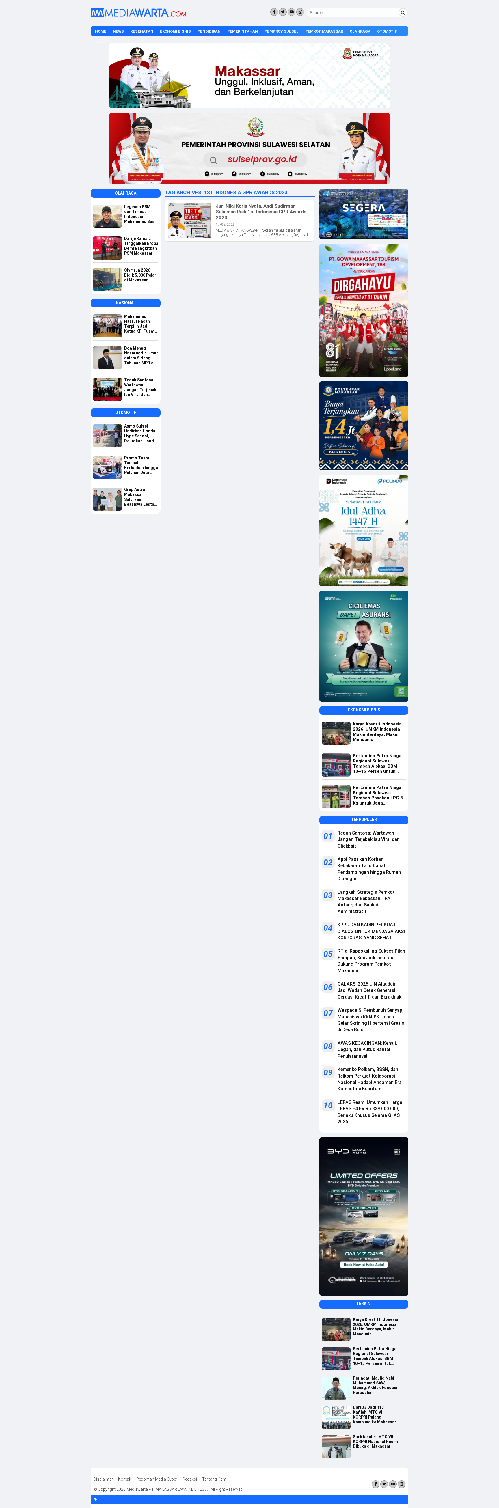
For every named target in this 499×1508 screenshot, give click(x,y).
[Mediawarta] (138, 15)
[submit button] (403, 12)
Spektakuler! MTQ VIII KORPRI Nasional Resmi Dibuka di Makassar (375, 1441)
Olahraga (360, 31)
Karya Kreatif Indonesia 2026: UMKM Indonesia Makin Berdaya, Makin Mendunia (375, 1326)
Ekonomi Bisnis (175, 31)
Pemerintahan (242, 31)
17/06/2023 (225, 225)
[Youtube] (291, 12)
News (118, 31)
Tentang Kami (214, 1479)
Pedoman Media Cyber (156, 1479)
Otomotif (387, 31)
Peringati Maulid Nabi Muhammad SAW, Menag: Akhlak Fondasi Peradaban (375, 1385)
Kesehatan (142, 31)
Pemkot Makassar (324, 31)
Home (100, 31)
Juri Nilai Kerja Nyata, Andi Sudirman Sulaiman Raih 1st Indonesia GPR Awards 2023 (261, 211)
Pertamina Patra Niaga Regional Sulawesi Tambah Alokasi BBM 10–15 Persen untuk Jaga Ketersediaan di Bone (374, 1356)
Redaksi (190, 1479)
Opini (100, 42)
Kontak (124, 1479)
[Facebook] (274, 12)
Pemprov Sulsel (282, 31)
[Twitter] (283, 12)
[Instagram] (300, 12)
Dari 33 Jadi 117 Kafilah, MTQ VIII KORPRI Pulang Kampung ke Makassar (374, 1414)
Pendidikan (209, 31)
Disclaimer (103, 1479)
